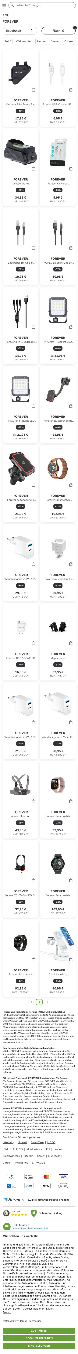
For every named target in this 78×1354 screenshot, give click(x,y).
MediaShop (21, 1162)
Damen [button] (55, 41)
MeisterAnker (34, 1149)
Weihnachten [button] (24, 41)
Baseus (58, 1149)
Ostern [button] (68, 41)
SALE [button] (7, 41)
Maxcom (28, 1156)
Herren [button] (41, 41)
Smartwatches (11, 1156)
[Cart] (33, 89)
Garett (40, 1156)
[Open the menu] (4, 5)
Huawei (22, 1142)
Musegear (54, 1156)
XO (48, 1149)
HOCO (51, 1142)
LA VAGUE (38, 1162)
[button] (20, 31)
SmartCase (37, 1142)
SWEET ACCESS (13, 1149)
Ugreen (7, 1162)
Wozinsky (8, 1142)
